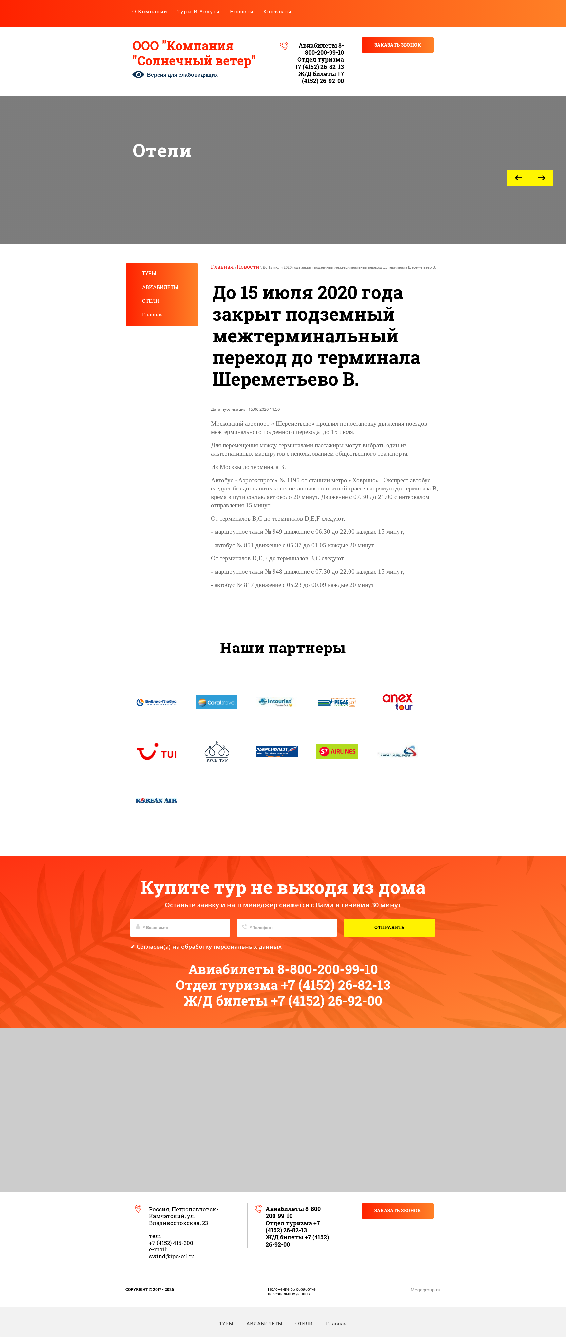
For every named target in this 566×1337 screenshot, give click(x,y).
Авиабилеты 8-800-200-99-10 (321, 48)
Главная (222, 266)
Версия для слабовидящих (182, 75)
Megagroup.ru (425, 1289)
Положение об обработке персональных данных (292, 1291)
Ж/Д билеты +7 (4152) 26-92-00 (321, 77)
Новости (248, 266)
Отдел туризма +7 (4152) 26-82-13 (319, 62)
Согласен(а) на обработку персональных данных (209, 946)
